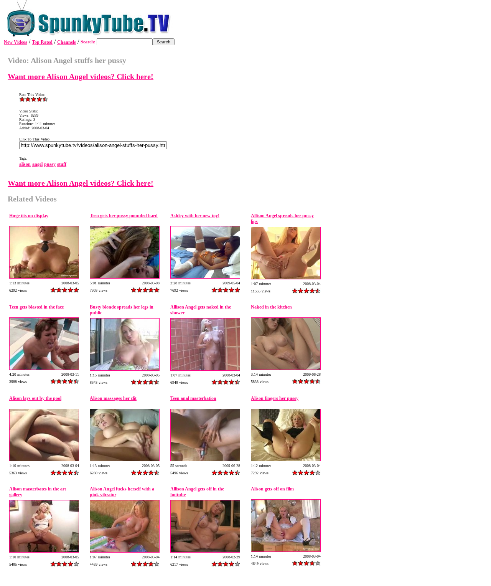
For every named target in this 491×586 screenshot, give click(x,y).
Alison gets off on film (272, 489)
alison (25, 164)
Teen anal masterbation (193, 398)
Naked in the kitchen (271, 307)
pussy (50, 164)
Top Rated (42, 42)
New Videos (15, 42)
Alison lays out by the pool (35, 398)
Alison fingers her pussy (274, 398)
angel (37, 164)
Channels (66, 42)
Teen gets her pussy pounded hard (124, 215)
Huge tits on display (28, 215)
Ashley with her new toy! (194, 215)
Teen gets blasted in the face (36, 307)
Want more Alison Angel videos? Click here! (80, 76)
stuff (61, 164)
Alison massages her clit (113, 398)
